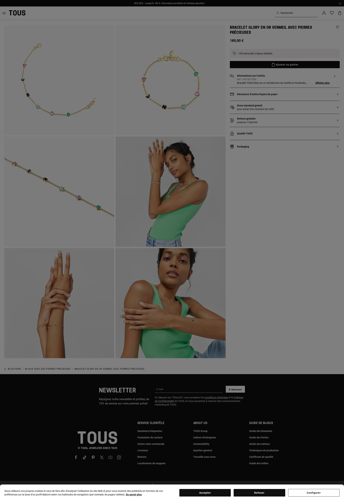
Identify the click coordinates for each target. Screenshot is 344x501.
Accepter (205, 492)
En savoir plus (134, 494)
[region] (172, 492)
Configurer (314, 492)
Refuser (259, 492)
